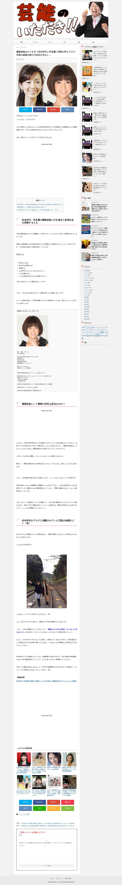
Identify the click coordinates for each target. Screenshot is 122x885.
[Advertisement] (47, 157)
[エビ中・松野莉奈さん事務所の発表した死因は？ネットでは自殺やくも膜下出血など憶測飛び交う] (39, 759)
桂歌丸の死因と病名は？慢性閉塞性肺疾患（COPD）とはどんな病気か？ (99, 257)
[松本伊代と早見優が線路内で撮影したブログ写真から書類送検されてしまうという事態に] (69, 782)
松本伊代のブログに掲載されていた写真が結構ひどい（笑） (37, 210)
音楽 (85, 319)
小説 (85, 299)
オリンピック (88, 277)
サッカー (86, 287)
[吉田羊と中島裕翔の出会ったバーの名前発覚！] (54, 759)
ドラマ (86, 294)
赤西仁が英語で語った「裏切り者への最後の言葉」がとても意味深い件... (100, 116)
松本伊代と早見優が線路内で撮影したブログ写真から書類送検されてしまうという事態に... (100, 172)
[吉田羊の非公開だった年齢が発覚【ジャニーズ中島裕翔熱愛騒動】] (69, 759)
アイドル (22, 814)
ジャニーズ (87, 290)
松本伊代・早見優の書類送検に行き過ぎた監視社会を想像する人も (40, 204)
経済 (85, 309)
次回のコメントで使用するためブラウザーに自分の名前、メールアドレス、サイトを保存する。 (46, 843)
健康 (85, 297)
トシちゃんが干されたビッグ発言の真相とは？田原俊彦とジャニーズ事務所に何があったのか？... (100, 101)
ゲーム (86, 285)
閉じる (42, 200)
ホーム (52, 878)
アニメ (86, 275)
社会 (65, 42)
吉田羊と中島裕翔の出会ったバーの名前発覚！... (100, 156)
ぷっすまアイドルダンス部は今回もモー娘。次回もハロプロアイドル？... (100, 86)
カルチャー (35, 42)
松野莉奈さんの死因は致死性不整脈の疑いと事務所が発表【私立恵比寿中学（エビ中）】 (48, 825)
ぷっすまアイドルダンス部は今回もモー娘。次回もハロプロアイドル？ (23, 791)
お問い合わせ (68, 878)
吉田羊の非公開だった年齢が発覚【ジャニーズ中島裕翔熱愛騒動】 (69, 769)
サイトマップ (59, 878)
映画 (85, 304)
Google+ (54, 109)
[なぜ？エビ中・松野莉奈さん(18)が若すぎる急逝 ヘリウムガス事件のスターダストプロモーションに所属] (39, 782)
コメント (21, 845)
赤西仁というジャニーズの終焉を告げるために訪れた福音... (100, 129)
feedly (68, 808)
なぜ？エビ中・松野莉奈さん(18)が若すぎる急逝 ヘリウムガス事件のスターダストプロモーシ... (100, 56)
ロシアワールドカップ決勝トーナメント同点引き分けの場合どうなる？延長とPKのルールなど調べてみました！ (99, 232)
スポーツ (50, 42)
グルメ (86, 282)
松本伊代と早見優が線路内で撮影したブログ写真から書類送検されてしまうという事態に (46, 681)
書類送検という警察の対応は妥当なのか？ (31, 207)
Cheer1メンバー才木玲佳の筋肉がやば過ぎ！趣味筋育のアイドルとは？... (100, 187)
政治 (85, 302)
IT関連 (21, 42)
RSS (54, 808)
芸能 (79, 42)
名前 (20, 835)
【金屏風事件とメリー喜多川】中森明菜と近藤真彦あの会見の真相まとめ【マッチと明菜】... (100, 71)
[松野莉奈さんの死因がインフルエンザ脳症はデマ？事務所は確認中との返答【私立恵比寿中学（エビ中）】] (24, 759)
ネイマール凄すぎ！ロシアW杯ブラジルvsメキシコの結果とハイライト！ (99, 219)
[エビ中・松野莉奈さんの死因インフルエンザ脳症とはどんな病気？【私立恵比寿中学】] (54, 782)
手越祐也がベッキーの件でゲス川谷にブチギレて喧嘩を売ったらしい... (100, 143)
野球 (85, 314)
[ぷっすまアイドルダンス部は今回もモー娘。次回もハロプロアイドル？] (24, 782)
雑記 (93, 42)
